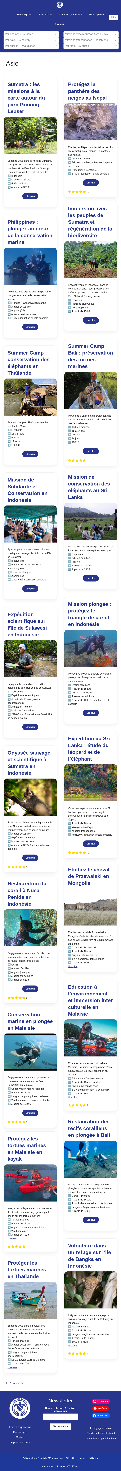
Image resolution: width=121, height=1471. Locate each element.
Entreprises (60, 24)
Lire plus (30, 196)
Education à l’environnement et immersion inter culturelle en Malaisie (90, 1000)
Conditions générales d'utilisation (82, 1458)
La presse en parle (20, 1442)
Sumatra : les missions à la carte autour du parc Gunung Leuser (26, 97)
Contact (20, 1437)
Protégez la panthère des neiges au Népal (87, 91)
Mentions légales (57, 1458)
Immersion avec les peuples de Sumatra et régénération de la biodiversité (90, 221)
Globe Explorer (24, 14)
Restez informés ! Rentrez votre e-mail (60, 1409)
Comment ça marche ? (70, 14)
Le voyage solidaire (101, 1428)
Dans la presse (96, 14)
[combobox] (28, 34)
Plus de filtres (45, 14)
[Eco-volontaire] (60, 5)
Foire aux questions (20, 1427)
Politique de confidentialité (35, 1458)
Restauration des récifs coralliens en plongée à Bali (89, 1128)
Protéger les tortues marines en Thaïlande (27, 1269)
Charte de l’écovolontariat (101, 1433)
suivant (18, 1383)
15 (88, 192)
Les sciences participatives (101, 1438)
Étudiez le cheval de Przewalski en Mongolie (88, 876)
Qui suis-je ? (20, 1432)
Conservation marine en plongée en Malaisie (30, 1021)
